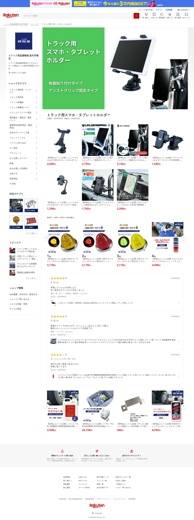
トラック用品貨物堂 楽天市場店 (15, 24)
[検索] (136, 16)
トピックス (35, 24)
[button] (184, 10)
